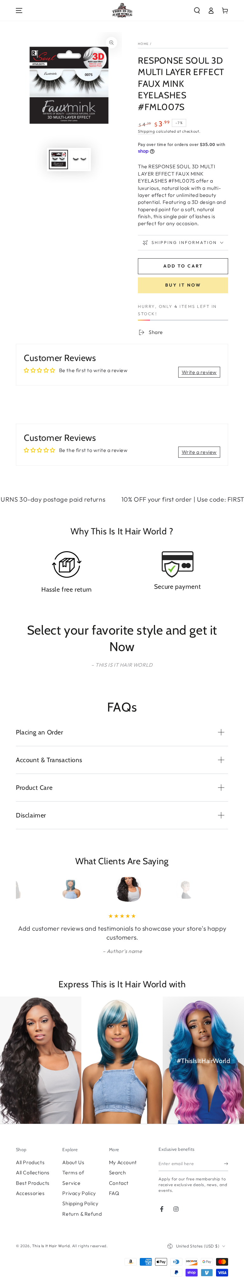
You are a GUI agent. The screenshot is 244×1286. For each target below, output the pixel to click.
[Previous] (32, 889)
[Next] (212, 889)
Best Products (33, 1183)
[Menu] (19, 10)
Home (143, 44)
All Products (30, 1162)
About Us (73, 1162)
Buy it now (183, 285)
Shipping (146, 131)
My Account (123, 1162)
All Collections (33, 1172)
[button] (197, 10)
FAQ (114, 1193)
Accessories (30, 1193)
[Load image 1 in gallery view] (58, 159)
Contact (119, 1183)
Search (117, 1172)
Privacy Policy (79, 1193)
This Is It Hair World (51, 1245)
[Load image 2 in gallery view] (79, 159)
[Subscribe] (226, 1164)
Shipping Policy (80, 1203)
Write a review (199, 372)
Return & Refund (82, 1214)
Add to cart (183, 266)
